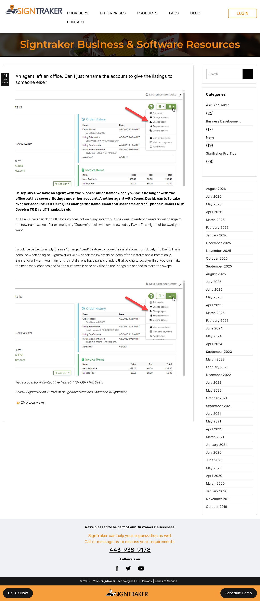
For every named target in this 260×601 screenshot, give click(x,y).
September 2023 (219, 352)
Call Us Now (18, 593)
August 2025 (216, 274)
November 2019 (218, 499)
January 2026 (216, 235)
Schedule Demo (238, 593)
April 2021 (214, 429)
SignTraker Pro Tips (221, 153)
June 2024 (214, 328)
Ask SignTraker (217, 105)
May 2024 (214, 336)
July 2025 (213, 282)
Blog (195, 13)
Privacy (147, 581)
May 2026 (214, 204)
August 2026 (216, 189)
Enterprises (113, 13)
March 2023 (215, 359)
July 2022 (213, 382)
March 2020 (215, 483)
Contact (75, 22)
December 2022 (218, 375)
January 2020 (216, 491)
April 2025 (214, 305)
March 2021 (215, 437)
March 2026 (215, 220)
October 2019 (216, 507)
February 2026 (217, 227)
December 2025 (218, 243)
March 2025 (215, 313)
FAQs (174, 13)
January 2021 (216, 445)
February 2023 (217, 367)
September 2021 (218, 406)
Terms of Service (166, 581)
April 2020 (214, 476)
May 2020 (214, 468)
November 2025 (218, 251)
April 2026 (214, 212)
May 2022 (214, 390)
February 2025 (217, 320)
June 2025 (214, 289)
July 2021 (213, 413)
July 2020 (213, 452)
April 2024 (214, 344)
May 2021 (213, 421)
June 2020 (214, 460)
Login (242, 13)
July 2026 (213, 196)
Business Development (223, 121)
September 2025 (219, 266)
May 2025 (214, 297)
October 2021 (216, 398)
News (210, 137)
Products (147, 13)
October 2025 (217, 258)
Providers (77, 13)
